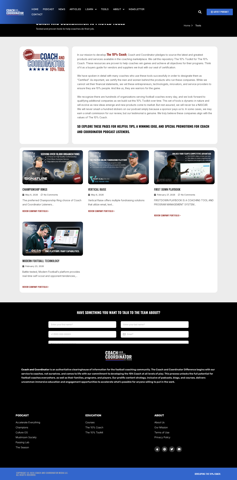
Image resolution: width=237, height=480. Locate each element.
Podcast (48, 9)
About (117, 9)
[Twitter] (172, 449)
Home (35, 9)
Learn (89, 9)
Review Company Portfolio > (35, 211)
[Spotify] (164, 449)
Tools (105, 9)
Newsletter (136, 9)
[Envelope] (179, 449)
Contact (37, 14)
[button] (91, 9)
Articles (75, 9)
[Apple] (157, 449)
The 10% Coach (116, 54)
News (61, 9)
